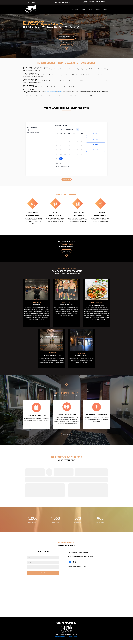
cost (59, 91)
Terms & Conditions (59, 636)
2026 (71, 129)
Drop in (90, 9)
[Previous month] (61, 129)
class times (53, 91)
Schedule (97, 9)
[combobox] (69, 166)
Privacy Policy (73, 636)
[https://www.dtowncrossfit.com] (30, 9)
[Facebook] (69, 562)
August (68, 129)
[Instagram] (74, 562)
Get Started (75, 9)
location (47, 91)
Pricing (83, 9)
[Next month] (77, 129)
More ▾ (105, 9)
